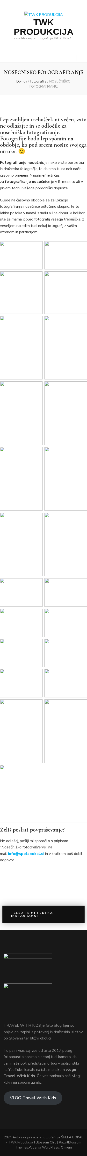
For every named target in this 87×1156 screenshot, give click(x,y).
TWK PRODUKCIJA (43, 27)
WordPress (50, 1147)
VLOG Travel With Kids (33, 1098)
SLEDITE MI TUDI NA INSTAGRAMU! (32, 914)
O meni (66, 1147)
